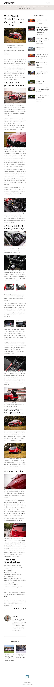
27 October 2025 (39, 50)
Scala (10, 603)
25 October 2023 (39, 34)
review (6, 603)
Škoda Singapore (13, 584)
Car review (7, 602)
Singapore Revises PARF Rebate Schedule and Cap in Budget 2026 (42, 40)
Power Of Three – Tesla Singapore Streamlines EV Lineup (42, 64)
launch (13, 602)
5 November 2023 (39, 58)
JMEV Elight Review (40, 47)
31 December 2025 (39, 68)
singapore (15, 603)
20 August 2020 (39, 92)
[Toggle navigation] (49, 3)
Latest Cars (15, 45)
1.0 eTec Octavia (21, 513)
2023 (8, 600)
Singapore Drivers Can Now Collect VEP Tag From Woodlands (42, 73)
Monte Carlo (19, 602)
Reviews (21, 45)
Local (10, 654)
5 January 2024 (39, 101)
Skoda (20, 603)
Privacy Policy (27, 682)
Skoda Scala (7, 605)
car (25, 600)
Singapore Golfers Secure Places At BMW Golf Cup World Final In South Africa (9, 658)
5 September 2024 (39, 77)
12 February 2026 (39, 43)
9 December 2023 (39, 23)
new (24, 602)
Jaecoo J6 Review (40, 81)
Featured (9, 45)
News (13, 654)
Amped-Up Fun (14, 600)
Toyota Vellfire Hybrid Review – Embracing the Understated (42, 97)
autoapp (20, 600)
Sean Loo (12, 47)
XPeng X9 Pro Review (21, 657)
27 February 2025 (39, 83)
